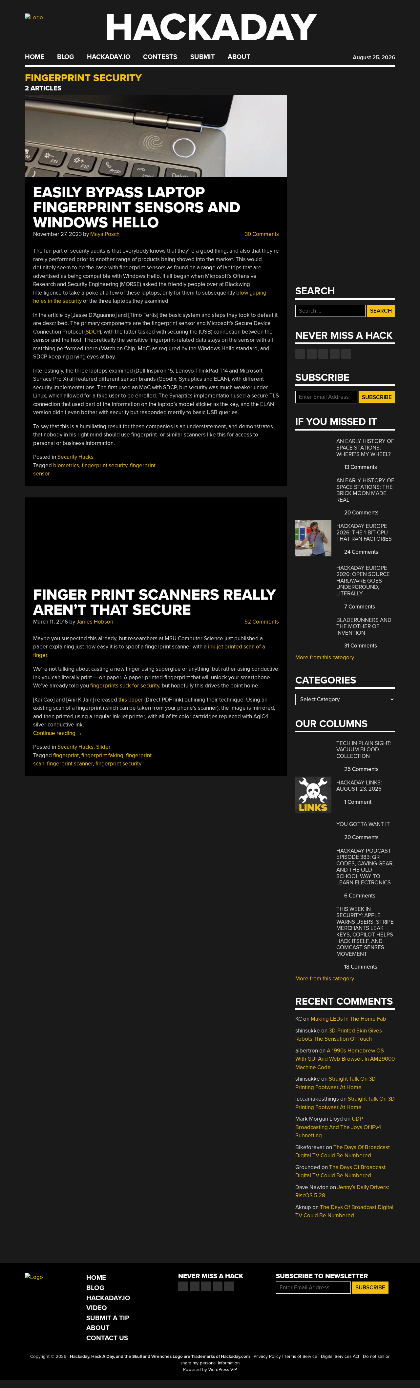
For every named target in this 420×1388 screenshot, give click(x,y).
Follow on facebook (300, 354)
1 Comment (357, 802)
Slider (103, 746)
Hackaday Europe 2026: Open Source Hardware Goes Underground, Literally (363, 581)
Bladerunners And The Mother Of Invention (363, 626)
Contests (160, 57)
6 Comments (359, 895)
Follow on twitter (312, 354)
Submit (202, 57)
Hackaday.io (108, 57)
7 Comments (359, 606)
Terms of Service (300, 1356)
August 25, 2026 (374, 57)
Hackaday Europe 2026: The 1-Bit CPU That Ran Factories (364, 532)
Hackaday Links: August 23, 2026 (359, 786)
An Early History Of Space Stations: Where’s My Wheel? (365, 447)
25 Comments (361, 769)
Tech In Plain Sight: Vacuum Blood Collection (363, 750)
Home (34, 57)
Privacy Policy (267, 1356)
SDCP (93, 331)
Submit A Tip (107, 1318)
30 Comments (261, 234)
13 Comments (360, 467)
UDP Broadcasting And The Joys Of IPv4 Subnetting (338, 1127)
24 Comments (360, 552)
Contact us (346, 354)
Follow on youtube (323, 354)
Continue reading (57, 733)
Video (96, 1308)
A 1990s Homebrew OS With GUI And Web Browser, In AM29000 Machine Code (345, 1059)
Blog (65, 57)
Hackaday (211, 27)
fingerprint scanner (70, 763)
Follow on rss (335, 354)
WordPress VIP (222, 1369)
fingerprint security (104, 465)
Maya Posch (104, 234)
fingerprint (66, 755)
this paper (130, 699)
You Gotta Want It (363, 824)
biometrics (66, 465)
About (239, 57)
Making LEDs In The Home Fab (348, 1018)
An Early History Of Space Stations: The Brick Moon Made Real (365, 490)
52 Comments (261, 621)
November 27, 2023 (57, 234)
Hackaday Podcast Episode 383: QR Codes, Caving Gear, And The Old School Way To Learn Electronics (365, 866)
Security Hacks (75, 456)
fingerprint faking (102, 755)
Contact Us (107, 1338)
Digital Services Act (340, 1356)
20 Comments (361, 512)
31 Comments (360, 645)
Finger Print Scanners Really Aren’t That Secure (154, 602)
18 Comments (360, 966)
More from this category (324, 657)
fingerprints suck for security (124, 685)
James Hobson (94, 621)
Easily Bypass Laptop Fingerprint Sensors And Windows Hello (136, 207)
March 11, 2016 (50, 621)
